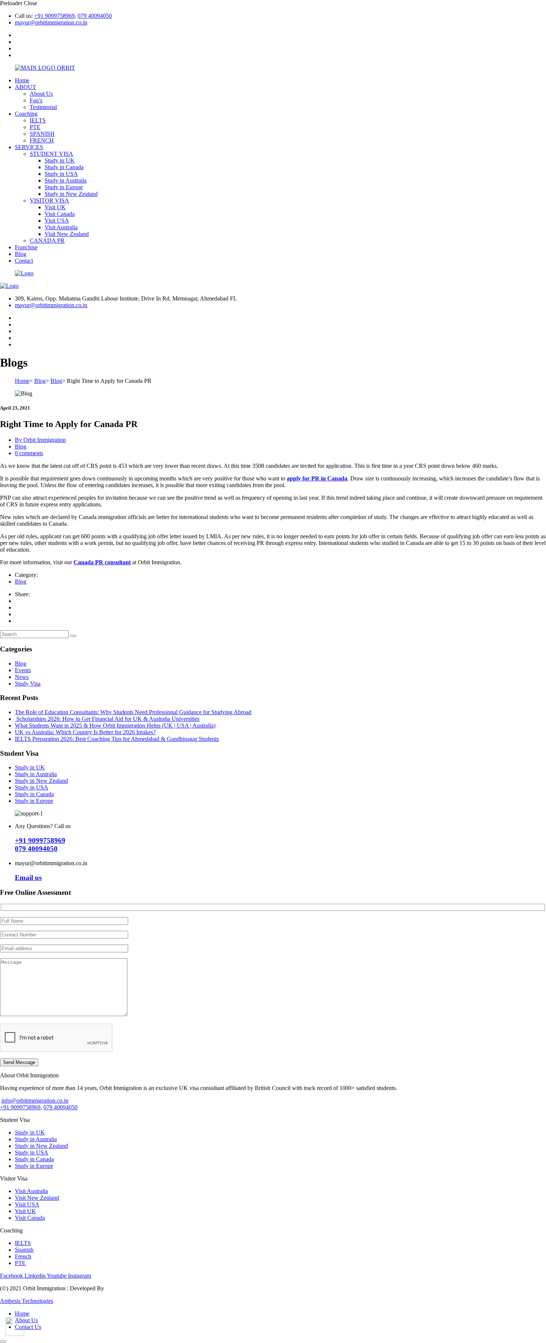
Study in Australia (36, 774)
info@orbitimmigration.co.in (34, 1100)
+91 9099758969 (54, 16)
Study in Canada (64, 167)
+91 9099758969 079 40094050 (40, 845)
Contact (24, 260)
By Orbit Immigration (40, 440)
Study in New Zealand (71, 194)
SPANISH (42, 134)
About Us (41, 94)
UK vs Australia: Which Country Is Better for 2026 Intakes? (85, 732)
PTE (35, 127)
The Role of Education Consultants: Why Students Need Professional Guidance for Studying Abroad (133, 712)
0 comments (29, 453)
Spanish (24, 1250)
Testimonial (43, 107)
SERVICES (29, 147)
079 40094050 (95, 16)
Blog (20, 254)
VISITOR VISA (49, 200)
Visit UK (55, 207)
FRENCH (42, 140)
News (22, 677)
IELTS (38, 120)
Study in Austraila (66, 180)
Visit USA (57, 220)
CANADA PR (47, 240)
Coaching (26, 114)
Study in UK (60, 160)
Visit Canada (60, 214)
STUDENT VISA (51, 154)
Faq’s (36, 100)
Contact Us (28, 1327)
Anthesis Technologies (26, 1301)
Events (23, 670)
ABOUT (25, 87)
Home (22, 80)
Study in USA (61, 174)
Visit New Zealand (67, 234)
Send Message (19, 1062)
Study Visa (27, 683)
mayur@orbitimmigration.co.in (51, 22)
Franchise (26, 247)
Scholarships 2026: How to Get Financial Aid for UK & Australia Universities (107, 719)
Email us (28, 877)
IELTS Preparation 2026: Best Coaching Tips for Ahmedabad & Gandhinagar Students (117, 739)
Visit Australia (61, 227)
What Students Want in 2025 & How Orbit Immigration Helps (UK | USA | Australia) (115, 725)
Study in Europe (64, 187)
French (23, 1256)
